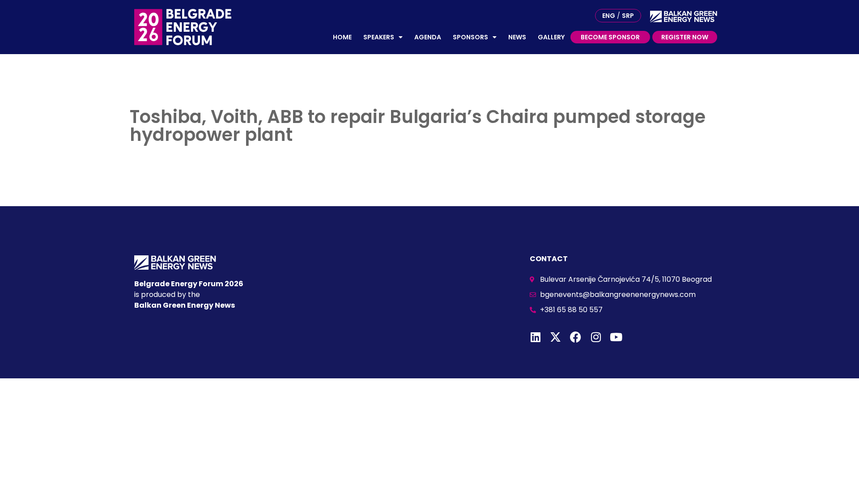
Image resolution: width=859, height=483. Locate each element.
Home (342, 37)
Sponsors (470, 37)
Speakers (378, 37)
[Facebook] (575, 337)
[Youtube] (615, 337)
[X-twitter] (555, 337)
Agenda (427, 37)
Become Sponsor (610, 37)
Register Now (684, 37)
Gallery (551, 37)
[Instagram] (595, 337)
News (517, 37)
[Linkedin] (535, 337)
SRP (628, 15)
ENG (608, 15)
